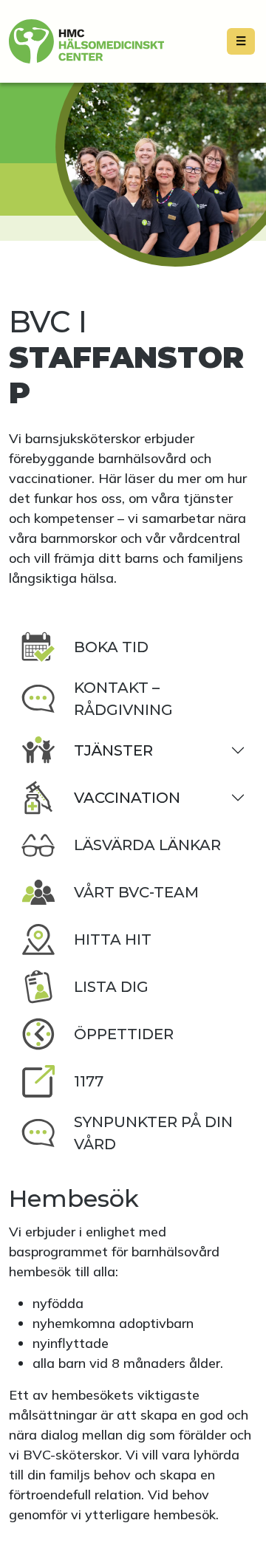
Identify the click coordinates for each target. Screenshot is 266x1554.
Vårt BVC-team (136, 892)
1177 (88, 1081)
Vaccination (127, 798)
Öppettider (124, 1034)
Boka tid (111, 647)
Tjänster (113, 750)
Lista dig (111, 987)
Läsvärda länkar (147, 845)
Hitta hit (112, 939)
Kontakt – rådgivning (123, 699)
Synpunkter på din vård (153, 1133)
